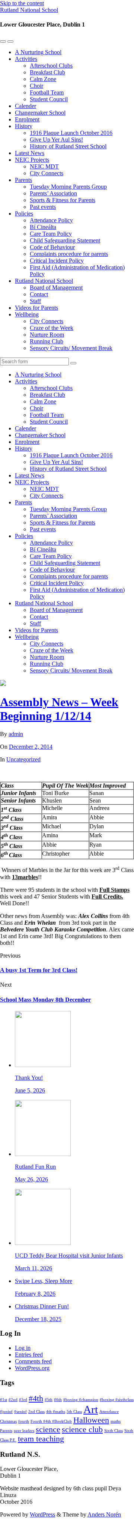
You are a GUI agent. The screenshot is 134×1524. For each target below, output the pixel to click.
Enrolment (27, 119)
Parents (23, 180)
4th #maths (55, 1412)
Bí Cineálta (43, 227)
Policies (24, 213)
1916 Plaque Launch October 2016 (71, 133)
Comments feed (33, 1361)
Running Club (46, 341)
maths (116, 1421)
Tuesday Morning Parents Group (68, 186)
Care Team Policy (51, 234)
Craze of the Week (51, 328)
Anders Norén (104, 1514)
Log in (23, 1348)
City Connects (46, 173)
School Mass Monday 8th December (45, 999)
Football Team (47, 92)
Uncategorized (23, 759)
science (48, 1429)
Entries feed (29, 1354)
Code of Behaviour (52, 247)
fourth (23, 1421)
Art (90, 1409)
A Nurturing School (38, 52)
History (23, 126)
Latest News (29, 153)
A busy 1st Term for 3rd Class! (38, 970)
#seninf (20, 1412)
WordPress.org (32, 1368)
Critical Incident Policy (57, 260)
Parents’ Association (53, 193)
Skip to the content (22, 3)
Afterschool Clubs (51, 65)
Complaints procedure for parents (69, 254)
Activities (26, 59)
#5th (48, 1400)
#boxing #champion (80, 1400)
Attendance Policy (51, 220)
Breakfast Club (47, 72)
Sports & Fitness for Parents (62, 200)
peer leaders (24, 1431)
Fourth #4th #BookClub (51, 1421)
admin (16, 734)
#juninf (6, 1412)
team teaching (41, 1438)
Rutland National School (29, 10)
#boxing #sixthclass (117, 1400)
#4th (36, 1398)
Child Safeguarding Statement (65, 240)
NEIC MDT (44, 166)
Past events (43, 207)
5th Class (74, 1412)
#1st (3, 1400)
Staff (35, 301)
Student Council (49, 99)
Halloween (91, 1420)
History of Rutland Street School (68, 146)
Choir (36, 86)
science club (82, 1429)
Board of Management (56, 287)
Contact (39, 294)
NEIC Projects (32, 160)
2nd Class (36, 1412)
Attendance (109, 1412)
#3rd (23, 1400)
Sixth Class (113, 1431)
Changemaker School (40, 112)
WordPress (42, 1514)
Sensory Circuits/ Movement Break (71, 348)
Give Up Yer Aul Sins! (56, 139)
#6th (58, 1400)
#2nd (13, 1400)
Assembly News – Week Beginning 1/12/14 (59, 709)
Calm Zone (43, 79)
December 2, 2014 (30, 747)
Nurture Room (47, 334)
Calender (25, 106)
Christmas (8, 1421)
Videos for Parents (36, 308)
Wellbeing (27, 314)
